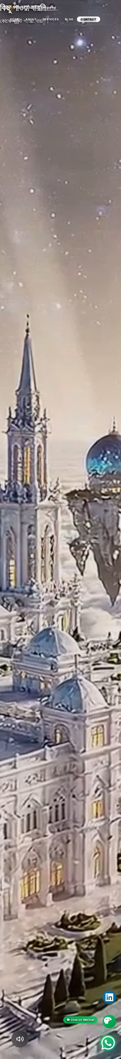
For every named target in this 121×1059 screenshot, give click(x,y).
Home (14, 19)
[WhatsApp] (108, 1043)
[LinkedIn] (109, 997)
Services (51, 19)
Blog (69, 19)
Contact (88, 19)
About (31, 19)
